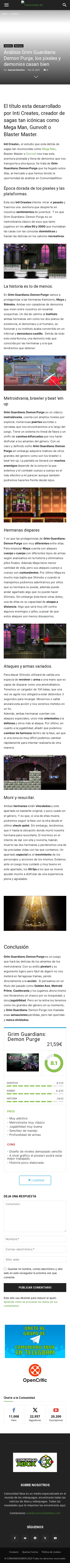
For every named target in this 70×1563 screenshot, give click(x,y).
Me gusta (14, 1408)
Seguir (35, 1408)
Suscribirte (56, 1408)
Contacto (13, 1552)
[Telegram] (45, 92)
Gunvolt (31, 153)
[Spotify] (35, 1538)
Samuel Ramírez (16, 69)
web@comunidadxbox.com (43, 1513)
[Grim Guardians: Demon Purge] (23, 1063)
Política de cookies (51, 1552)
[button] (6, 5)
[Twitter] (28, 92)
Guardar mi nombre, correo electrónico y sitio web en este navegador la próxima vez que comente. (33, 1273)
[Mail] (25, 1538)
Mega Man (49, 149)
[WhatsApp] (36, 92)
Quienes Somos (30, 1552)
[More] (54, 92)
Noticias (18, 45)
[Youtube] (55, 1538)
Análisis (15, 13)
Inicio (4, 13)
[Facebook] (19, 92)
